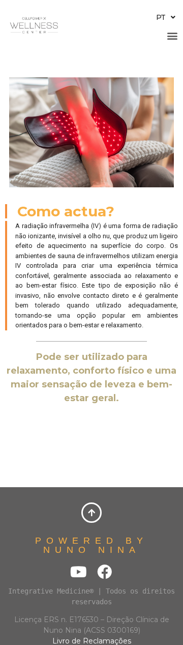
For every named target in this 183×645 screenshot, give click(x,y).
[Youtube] (78, 572)
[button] (172, 35)
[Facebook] (104, 572)
